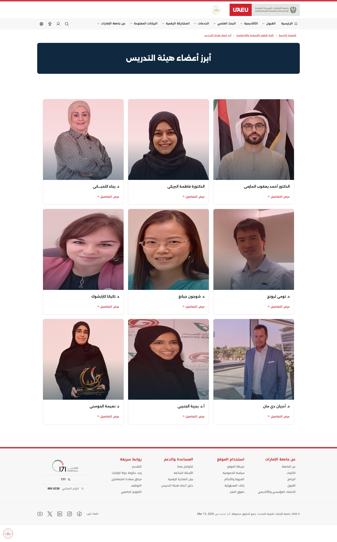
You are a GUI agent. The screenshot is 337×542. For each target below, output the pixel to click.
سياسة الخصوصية (233, 473)
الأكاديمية (251, 23)
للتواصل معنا (185, 467)
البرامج (292, 479)
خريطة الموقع (235, 467)
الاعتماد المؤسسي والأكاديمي (277, 492)
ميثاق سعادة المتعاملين (126, 479)
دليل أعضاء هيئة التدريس (177, 485)
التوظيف (136, 485)
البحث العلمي (226, 23)
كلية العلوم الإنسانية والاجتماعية (255, 35)
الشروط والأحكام (234, 479)
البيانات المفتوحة (145, 23)
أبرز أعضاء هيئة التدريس (217, 35)
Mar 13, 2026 (205, 514)
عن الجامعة (289, 467)
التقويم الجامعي (131, 492)
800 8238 (54, 488)
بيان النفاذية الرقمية (180, 479)
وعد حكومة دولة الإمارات (127, 473)
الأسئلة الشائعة (183, 473)
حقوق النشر (237, 492)
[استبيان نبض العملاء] (8, 533)
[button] (50, 24)
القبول (271, 23)
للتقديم (137, 467)
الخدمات (203, 23)
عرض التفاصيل (280, 196)
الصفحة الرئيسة (287, 35)
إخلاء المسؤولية (234, 485)
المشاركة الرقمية (178, 23)
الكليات (291, 473)
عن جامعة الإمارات (113, 23)
